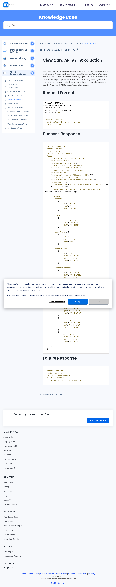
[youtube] (12, 568)
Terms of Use (33, 573)
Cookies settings (57, 301)
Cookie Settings (58, 583)
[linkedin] (8, 568)
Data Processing (47, 573)
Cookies (71, 573)
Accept (78, 301)
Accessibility (81, 573)
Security (91, 573)
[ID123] (10, 3)
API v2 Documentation (67, 43)
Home (43, 43)
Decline (98, 301)
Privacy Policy (61, 573)
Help (50, 43)
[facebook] (4, 568)
